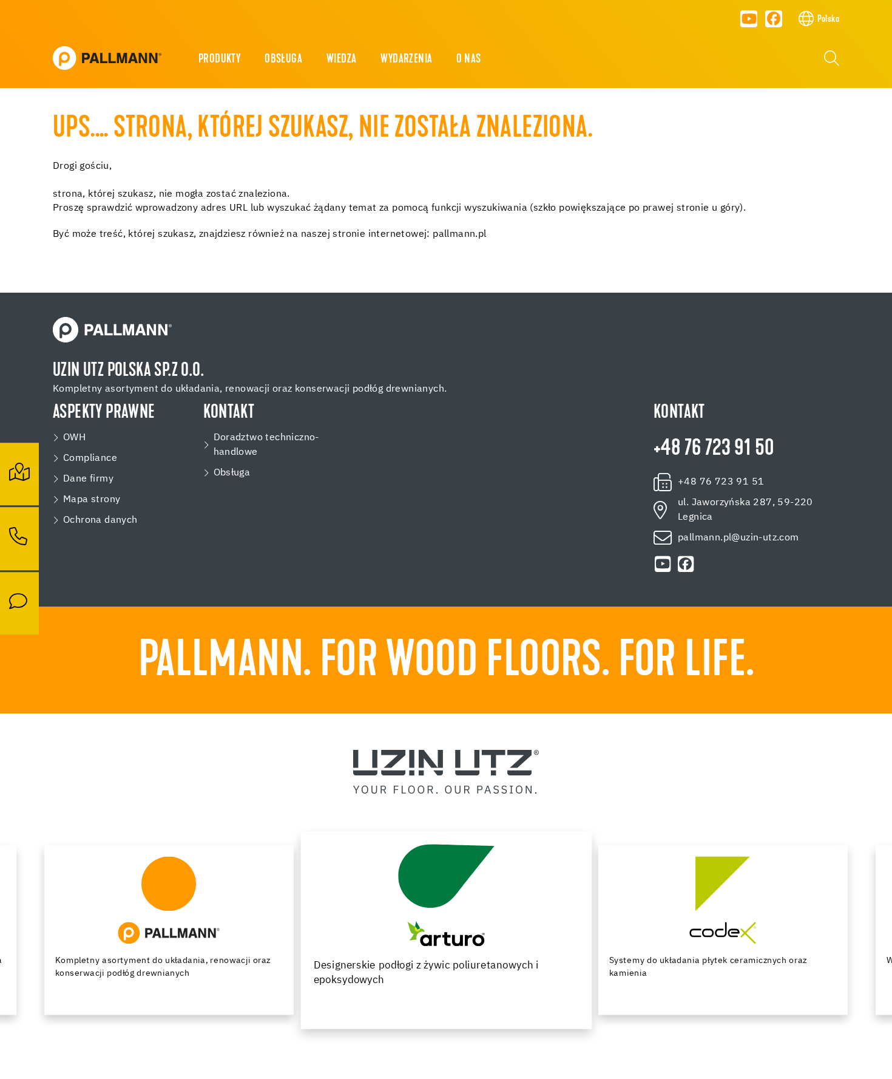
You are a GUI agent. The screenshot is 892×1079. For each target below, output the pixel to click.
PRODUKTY (219, 59)
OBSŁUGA (283, 59)
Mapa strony (91, 500)
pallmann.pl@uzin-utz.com (738, 538)
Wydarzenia (406, 59)
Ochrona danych (100, 520)
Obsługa (232, 473)
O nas (468, 59)
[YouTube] (749, 19)
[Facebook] (773, 19)
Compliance (90, 458)
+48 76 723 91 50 (714, 449)
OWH (74, 438)
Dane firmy (88, 479)
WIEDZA (341, 59)
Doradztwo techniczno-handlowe (266, 445)
